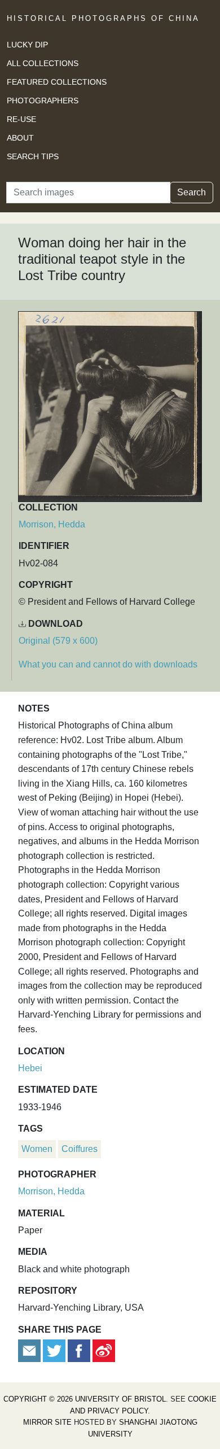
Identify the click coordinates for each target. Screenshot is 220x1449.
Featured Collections (57, 81)
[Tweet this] (55, 1350)
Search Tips (33, 156)
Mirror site (47, 1422)
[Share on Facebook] (79, 1350)
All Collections (42, 63)
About (20, 137)
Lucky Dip (27, 44)
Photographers (42, 100)
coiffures (79, 1149)
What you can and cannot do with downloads (108, 664)
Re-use (21, 119)
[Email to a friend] (30, 1350)
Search (191, 192)
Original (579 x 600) (58, 640)
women (36, 1149)
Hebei (30, 1068)
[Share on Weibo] (104, 1350)
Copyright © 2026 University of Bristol (84, 1399)
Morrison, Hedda (52, 524)
